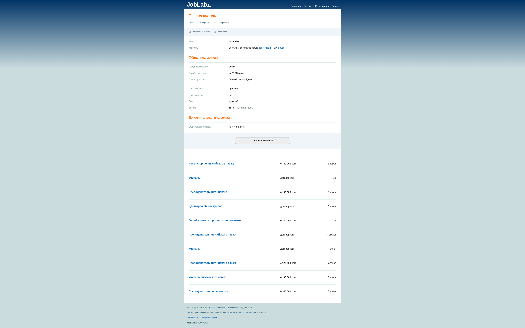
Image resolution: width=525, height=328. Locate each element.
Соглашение (192, 318)
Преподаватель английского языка (212, 234)
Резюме (308, 6)
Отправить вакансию (201, 32)
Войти (335, 6)
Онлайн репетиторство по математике (215, 220)
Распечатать (222, 32)
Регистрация (322, 6)
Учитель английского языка (207, 277)
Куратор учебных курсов (205, 206)
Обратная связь (209, 318)
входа (281, 48)
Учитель (194, 177)
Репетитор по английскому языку (211, 163)
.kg (199, 5)
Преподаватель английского (208, 191)
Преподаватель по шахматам (208, 291)
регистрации (265, 48)
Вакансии (296, 6)
